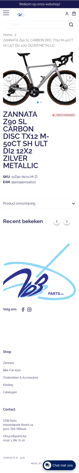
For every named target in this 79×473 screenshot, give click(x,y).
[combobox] (39, 25)
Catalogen (10, 392)
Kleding (8, 385)
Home (7, 35)
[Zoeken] (71, 24)
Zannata (8, 363)
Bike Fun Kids (12, 370)
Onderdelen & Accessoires (20, 377)
